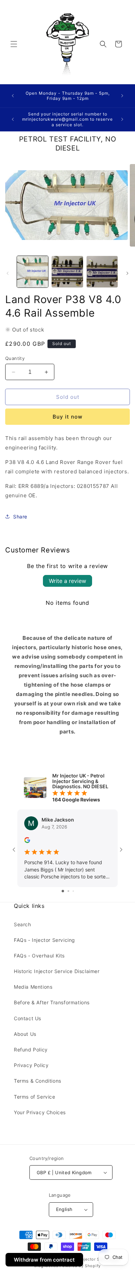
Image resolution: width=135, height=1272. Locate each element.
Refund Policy (31, 1049)
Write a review (67, 580)
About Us (25, 1034)
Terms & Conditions (37, 1081)
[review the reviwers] (27, 841)
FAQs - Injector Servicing (44, 940)
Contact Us (27, 1018)
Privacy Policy (31, 1065)
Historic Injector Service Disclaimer (57, 971)
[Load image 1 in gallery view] (32, 271)
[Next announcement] (122, 95)
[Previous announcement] (12, 95)
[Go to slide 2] (68, 891)
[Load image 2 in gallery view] (67, 271)
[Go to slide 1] (63, 891)
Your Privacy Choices (40, 1112)
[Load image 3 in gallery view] (102, 271)
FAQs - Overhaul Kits (39, 956)
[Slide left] (7, 273)
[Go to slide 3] (73, 891)
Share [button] (20, 516)
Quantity (15, 358)
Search (22, 924)
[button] (13, 44)
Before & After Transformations (52, 1002)
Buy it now (67, 416)
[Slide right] (127, 273)
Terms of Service (34, 1097)
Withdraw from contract (44, 1259)
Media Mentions (33, 987)
